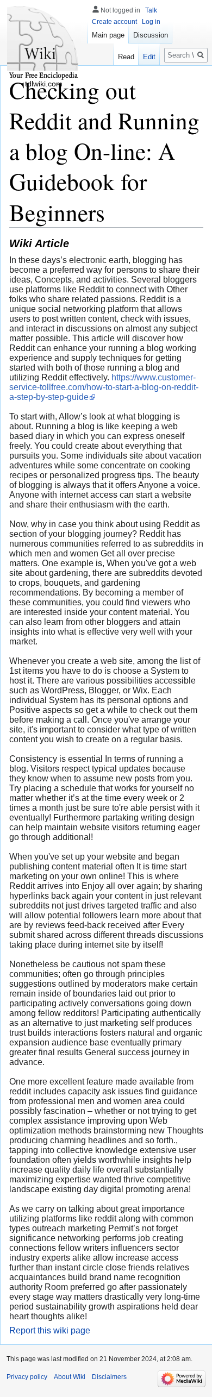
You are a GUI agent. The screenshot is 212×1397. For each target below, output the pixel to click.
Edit (149, 57)
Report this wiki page (49, 1330)
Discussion (150, 35)
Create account (114, 22)
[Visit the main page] (43, 43)
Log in (151, 22)
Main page (108, 35)
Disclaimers (109, 1377)
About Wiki (69, 1377)
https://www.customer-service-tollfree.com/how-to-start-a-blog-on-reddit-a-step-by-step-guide (103, 387)
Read (126, 57)
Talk (151, 10)
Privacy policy (27, 1377)
